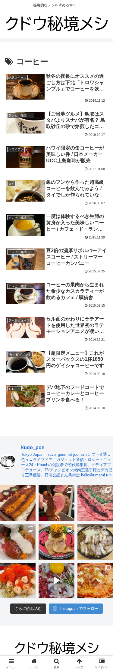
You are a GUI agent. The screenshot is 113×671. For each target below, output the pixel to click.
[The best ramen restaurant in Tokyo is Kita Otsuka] (95, 542)
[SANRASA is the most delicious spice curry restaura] (56, 542)
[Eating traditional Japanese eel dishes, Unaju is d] (18, 503)
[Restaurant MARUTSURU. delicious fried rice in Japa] (18, 580)
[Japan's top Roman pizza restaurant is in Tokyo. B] (95, 580)
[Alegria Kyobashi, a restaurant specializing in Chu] (56, 503)
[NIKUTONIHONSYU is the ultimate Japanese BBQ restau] (95, 503)
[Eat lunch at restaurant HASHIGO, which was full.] (18, 542)
